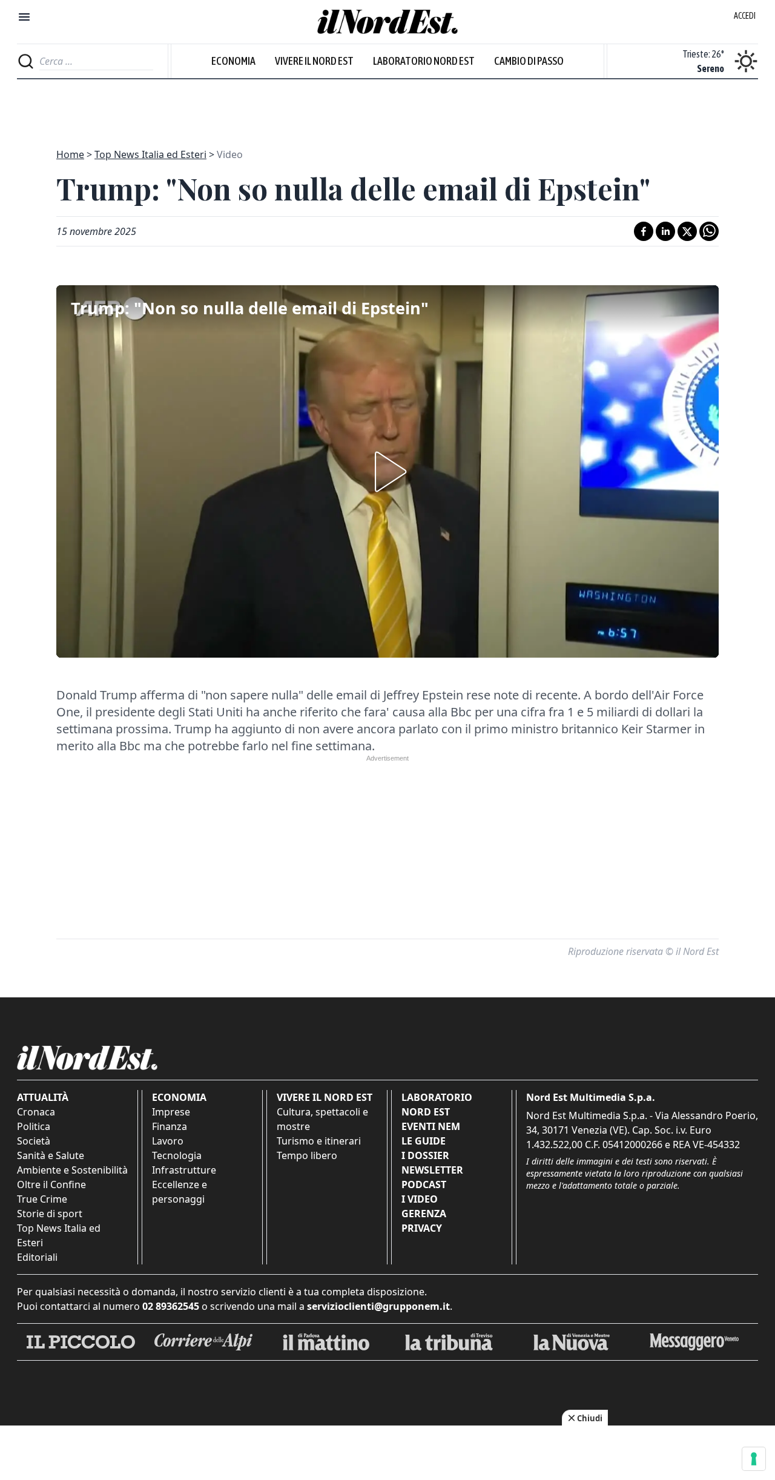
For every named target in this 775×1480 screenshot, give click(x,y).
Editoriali (37, 1257)
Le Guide (423, 1141)
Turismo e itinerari (319, 1141)
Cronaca (36, 1111)
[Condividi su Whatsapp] (709, 231)
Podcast (423, 1184)
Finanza (169, 1126)
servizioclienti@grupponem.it (378, 1306)
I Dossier (425, 1155)
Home (70, 154)
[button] (387, 471)
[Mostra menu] (24, 17)
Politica (33, 1126)
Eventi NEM (430, 1126)
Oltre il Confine (51, 1184)
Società (33, 1141)
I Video (419, 1199)
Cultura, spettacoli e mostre (322, 1119)
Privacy (421, 1228)
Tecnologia (177, 1155)
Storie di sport (49, 1213)
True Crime (42, 1199)
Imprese (171, 1111)
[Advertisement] (387, 106)
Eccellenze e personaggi (179, 1192)
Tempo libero (307, 1155)
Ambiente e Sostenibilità (72, 1170)
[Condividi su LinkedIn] (665, 231)
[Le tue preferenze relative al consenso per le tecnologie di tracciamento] (753, 1458)
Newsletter (432, 1170)
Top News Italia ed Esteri (150, 154)
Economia (233, 61)
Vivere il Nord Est (314, 61)
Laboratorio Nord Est (424, 61)
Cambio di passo (529, 61)
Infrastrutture (184, 1170)
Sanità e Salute (50, 1155)
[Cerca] (26, 61)
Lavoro (167, 1141)
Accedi (745, 16)
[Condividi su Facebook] (643, 231)
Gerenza (423, 1213)
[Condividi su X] (687, 231)
